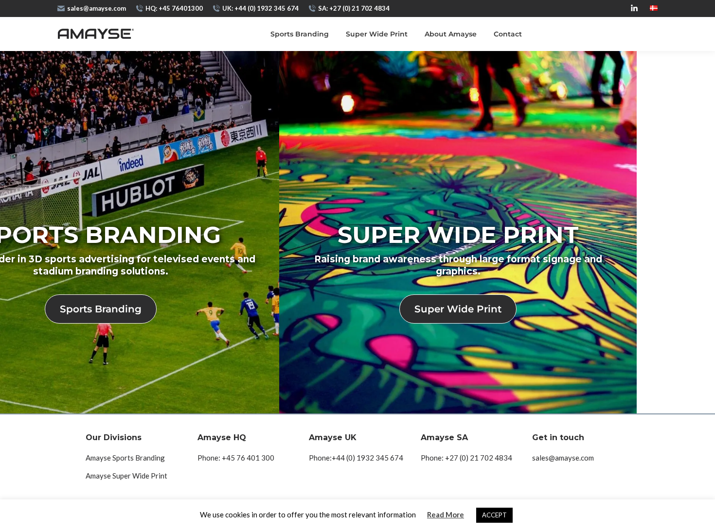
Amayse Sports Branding (125, 457)
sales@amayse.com (96, 8)
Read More (445, 514)
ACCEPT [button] (494, 515)
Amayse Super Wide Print (126, 475)
